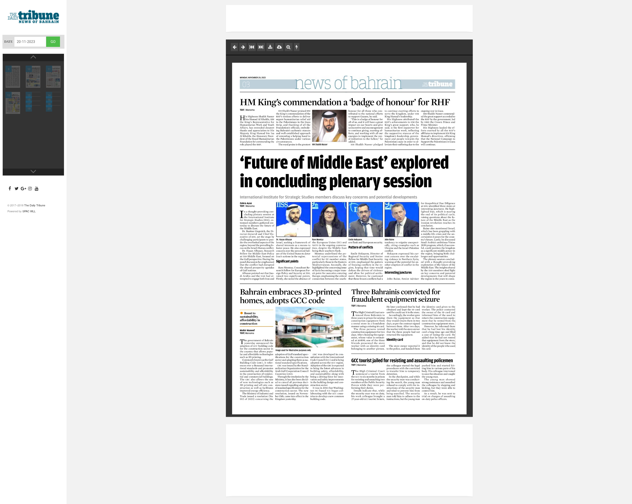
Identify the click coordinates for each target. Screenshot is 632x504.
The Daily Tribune (34, 205)
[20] (53, 105)
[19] (33, 105)
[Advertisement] (349, 18)
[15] (33, 96)
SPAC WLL (29, 211)
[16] (53, 96)
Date (8, 41)
